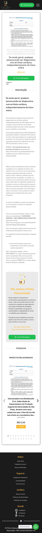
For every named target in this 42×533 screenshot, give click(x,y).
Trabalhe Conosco (20, 464)
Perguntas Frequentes (20, 477)
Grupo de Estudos (20, 467)
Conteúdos (14, 50)
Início (8, 50)
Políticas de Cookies (20, 500)
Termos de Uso (20, 494)
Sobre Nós (20, 461)
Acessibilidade (20, 481)
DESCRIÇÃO (21, 90)
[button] (26, 5)
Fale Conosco (20, 484)
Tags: (7, 84)
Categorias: (9, 82)
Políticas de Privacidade (20, 497)
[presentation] (4, 400)
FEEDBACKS (21, 348)
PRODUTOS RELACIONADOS (21, 358)
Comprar (21, 426)
